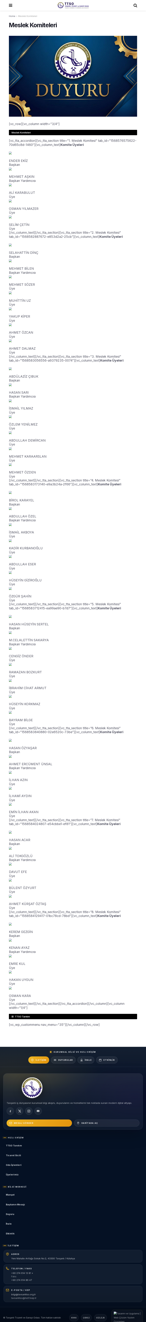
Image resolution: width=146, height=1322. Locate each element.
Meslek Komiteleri (27, 16)
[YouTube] (38, 1111)
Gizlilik (100, 1318)
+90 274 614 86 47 (21, 1280)
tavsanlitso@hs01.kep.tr (23, 1298)
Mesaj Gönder (23, 1123)
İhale (88, 1060)
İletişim (41, 1060)
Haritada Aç (89, 1123)
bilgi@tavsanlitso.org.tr (23, 1294)
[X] (19, 1111)
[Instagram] (29, 1111)
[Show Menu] (10, 5)
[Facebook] (10, 1111)
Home (12, 16)
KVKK (74, 1318)
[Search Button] (135, 5)
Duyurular (65, 1060)
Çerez (86, 1318)
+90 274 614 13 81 (21, 1273)
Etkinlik (109, 1060)
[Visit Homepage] (73, 5)
